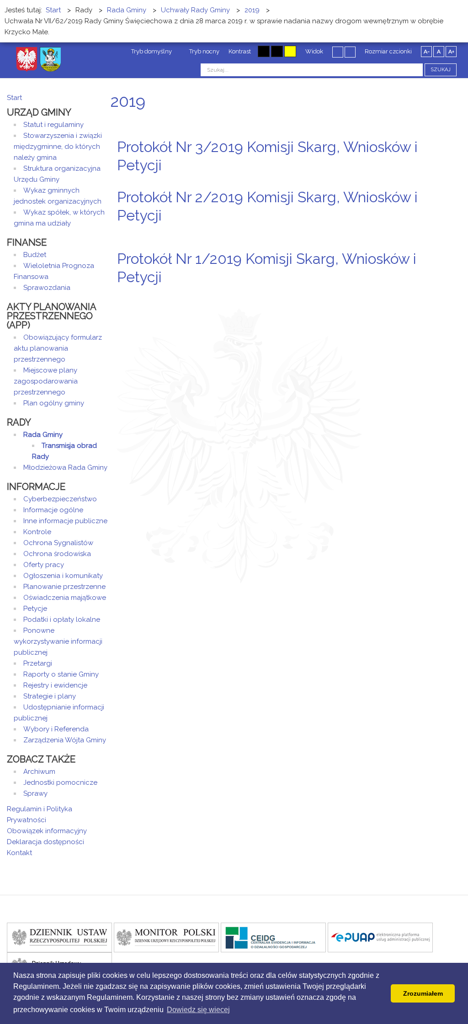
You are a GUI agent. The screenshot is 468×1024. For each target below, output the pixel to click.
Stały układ (337, 51)
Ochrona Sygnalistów (58, 543)
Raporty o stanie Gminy (61, 674)
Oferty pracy (43, 565)
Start (14, 98)
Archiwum (39, 771)
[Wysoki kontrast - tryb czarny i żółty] (277, 51)
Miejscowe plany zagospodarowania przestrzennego (46, 381)
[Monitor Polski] (166, 937)
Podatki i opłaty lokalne (61, 619)
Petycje (35, 608)
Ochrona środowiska (57, 554)
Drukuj (447, 182)
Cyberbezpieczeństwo (60, 499)
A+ (451, 51)
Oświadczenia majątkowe (64, 597)
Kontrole (37, 532)
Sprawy (35, 793)
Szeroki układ (350, 51)
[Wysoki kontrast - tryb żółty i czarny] (290, 51)
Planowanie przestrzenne (64, 587)
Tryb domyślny (151, 51)
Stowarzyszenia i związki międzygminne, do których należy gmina (58, 146)
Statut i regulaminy (53, 125)
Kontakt (19, 853)
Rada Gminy (43, 435)
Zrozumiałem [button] (423, 993)
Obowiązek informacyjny (47, 831)
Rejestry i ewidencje (55, 685)
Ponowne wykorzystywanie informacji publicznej (58, 641)
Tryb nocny (203, 51)
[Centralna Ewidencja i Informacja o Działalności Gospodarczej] (273, 937)
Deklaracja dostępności (45, 842)
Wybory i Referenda (56, 729)
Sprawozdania (46, 288)
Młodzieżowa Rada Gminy (65, 467)
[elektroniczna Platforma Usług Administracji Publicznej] (380, 937)
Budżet (34, 255)
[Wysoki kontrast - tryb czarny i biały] (264, 51)
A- (427, 51)
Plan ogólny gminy (53, 403)
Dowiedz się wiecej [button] (198, 1009)
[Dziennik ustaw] (59, 937)
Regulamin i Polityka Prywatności (39, 814)
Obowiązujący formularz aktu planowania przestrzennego (58, 348)
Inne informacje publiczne (65, 521)
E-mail (458, 182)
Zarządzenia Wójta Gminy (64, 740)
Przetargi (37, 663)
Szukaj (441, 70)
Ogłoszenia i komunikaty (63, 576)
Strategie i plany (49, 696)
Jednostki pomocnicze (60, 782)
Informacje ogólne (53, 510)
